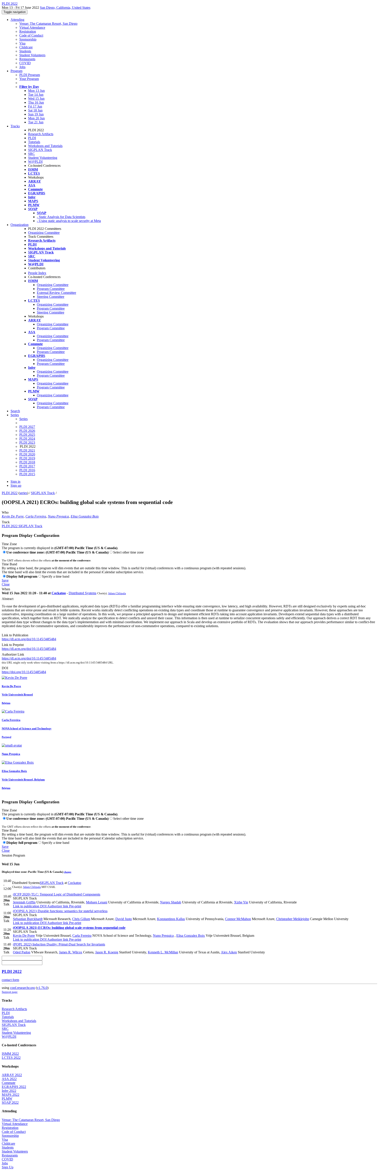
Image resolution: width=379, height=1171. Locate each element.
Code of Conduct (31, 35)
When (6, 589)
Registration (27, 31)
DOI (5, 668)
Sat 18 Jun (35, 110)
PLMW (7, 1098)
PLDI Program (29, 75)
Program (16, 71)
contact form (10, 980)
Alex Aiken (229, 952)
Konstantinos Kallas (171, 919)
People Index (37, 273)
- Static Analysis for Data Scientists (61, 217)
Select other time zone (128, 552)
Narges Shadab (170, 902)
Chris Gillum (81, 919)
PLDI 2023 (27, 442)
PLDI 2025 (27, 434)
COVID (25, 63)
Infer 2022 (9, 1091)
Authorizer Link (13, 654)
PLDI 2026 (27, 431)
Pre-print (74, 906)
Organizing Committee (44, 232)
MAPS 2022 (10, 1094)
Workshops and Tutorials (45, 146)
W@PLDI (35, 161)
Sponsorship (27, 39)
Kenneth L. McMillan (163, 952)
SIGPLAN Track (40, 150)
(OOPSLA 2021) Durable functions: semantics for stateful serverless (60, 911)
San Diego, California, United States (65, 7)
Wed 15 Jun (36, 98)
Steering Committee (50, 296)
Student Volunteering (42, 158)
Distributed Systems (82, 593)
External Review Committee (56, 293)
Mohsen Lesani (96, 902)
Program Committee (51, 289)
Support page (10, 992)
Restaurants (27, 59)
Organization (20, 225)
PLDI (32, 138)
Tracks (15, 126)
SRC (31, 154)
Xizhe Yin (241, 902)
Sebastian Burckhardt (28, 919)
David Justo (123, 919)
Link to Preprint (13, 645)
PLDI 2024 (27, 438)
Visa (22, 43)
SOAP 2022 (10, 1102)
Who (5, 512)
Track (6, 522)
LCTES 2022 (11, 1057)
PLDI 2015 (27, 474)
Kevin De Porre (13, 516)
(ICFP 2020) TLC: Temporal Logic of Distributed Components (56, 894)
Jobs (22, 67)
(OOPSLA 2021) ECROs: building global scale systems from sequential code (69, 928)
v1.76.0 (42, 988)
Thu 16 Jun (36, 102)
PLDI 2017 (27, 466)
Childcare (26, 47)
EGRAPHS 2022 (14, 1087)
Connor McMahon (238, 919)
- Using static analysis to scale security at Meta (69, 221)
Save (5, 580)
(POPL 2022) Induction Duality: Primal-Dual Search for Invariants (59, 944)
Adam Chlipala (117, 593)
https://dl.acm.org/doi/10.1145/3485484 (29, 639)
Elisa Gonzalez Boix (85, 516)
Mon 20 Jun (36, 118)
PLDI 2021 (27, 450)
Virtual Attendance (32, 27)
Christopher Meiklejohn (292, 919)
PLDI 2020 (27, 454)
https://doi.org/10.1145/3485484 (24, 672)
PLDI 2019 (27, 458)
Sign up (16, 485)
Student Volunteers (32, 55)
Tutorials (34, 142)
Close (6, 584)
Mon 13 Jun (36, 90)
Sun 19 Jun (36, 114)
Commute (8, 1083)
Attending (17, 19)
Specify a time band (55, 576)
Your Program (29, 79)
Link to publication (26, 906)
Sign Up (7, 1167)
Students (25, 51)
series (23, 493)
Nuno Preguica (58, 516)
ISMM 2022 (10, 1054)
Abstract (7, 599)
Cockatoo (59, 593)
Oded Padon (21, 952)
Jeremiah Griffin (24, 902)
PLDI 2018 (27, 462)
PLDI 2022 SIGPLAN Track (22, 526)
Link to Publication (15, 635)
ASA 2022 (9, 1079)
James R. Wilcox (70, 952)
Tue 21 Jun (35, 122)
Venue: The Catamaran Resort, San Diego (48, 23)
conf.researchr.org (22, 988)
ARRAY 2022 (12, 1075)
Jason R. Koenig (106, 952)
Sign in (15, 481)
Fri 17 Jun (35, 106)
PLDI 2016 (27, 470)
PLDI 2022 (10, 493)
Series (23, 419)
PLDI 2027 (27, 427)
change (67, 872)
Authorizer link (57, 906)
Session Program (13, 855)
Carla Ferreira (35, 516)
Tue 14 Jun (35, 94)
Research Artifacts (40, 134)
